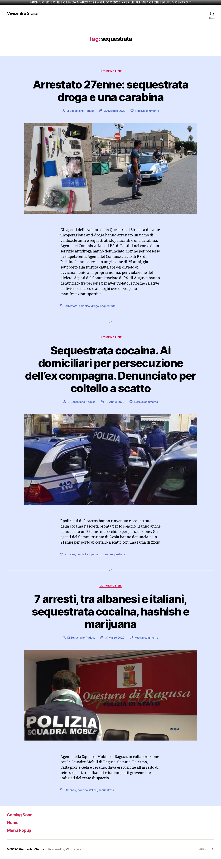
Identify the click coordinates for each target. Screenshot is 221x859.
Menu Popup (19, 830)
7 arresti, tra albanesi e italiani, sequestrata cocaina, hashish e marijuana (110, 611)
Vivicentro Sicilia (22, 13)
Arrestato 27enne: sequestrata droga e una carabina (110, 91)
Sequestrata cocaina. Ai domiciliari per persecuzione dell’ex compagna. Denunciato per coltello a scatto (110, 369)
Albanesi (70, 790)
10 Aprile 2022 (114, 402)
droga (95, 306)
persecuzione (99, 554)
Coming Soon (19, 814)
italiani (93, 790)
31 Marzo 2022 (114, 637)
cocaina (70, 554)
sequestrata (107, 306)
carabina (84, 306)
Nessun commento (147, 110)
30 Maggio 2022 (114, 110)
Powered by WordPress (64, 849)
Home (12, 822)
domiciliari (83, 554)
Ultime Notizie (110, 71)
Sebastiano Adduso (82, 110)
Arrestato (71, 306)
